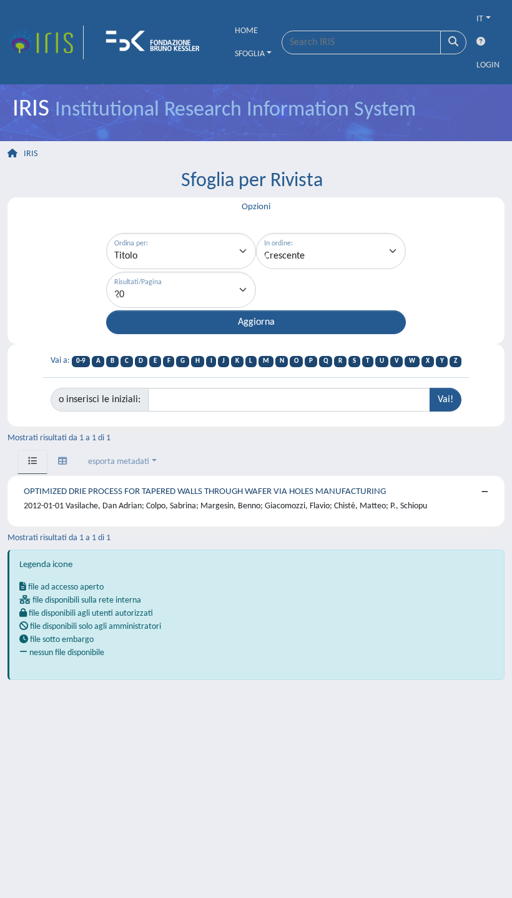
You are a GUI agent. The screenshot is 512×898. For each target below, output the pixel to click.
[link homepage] (45, 42)
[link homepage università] (157, 42)
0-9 (81, 361)
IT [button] (479, 19)
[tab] (32, 462)
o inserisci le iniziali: (99, 400)
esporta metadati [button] (118, 461)
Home (246, 31)
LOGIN (488, 65)
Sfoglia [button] (250, 54)
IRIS (30, 154)
